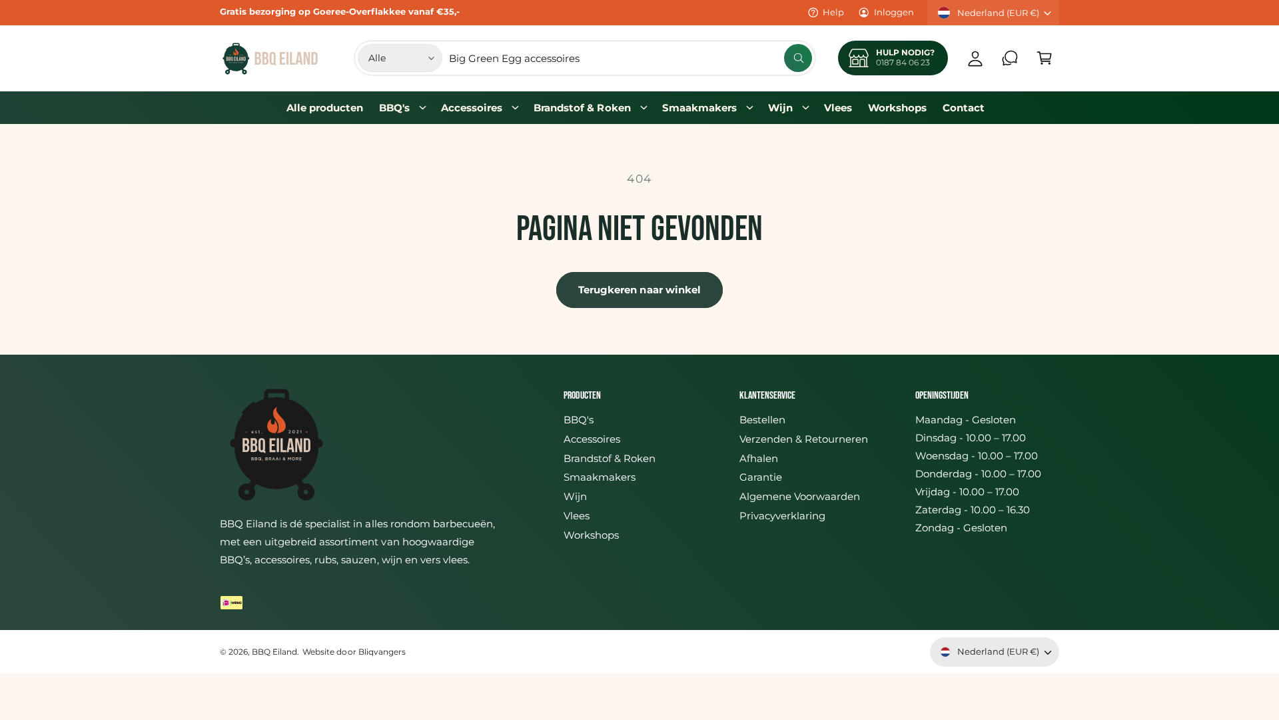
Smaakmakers (699, 107)
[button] (1044, 58)
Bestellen (762, 419)
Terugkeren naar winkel (639, 289)
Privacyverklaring (782, 515)
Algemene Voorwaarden (799, 496)
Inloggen (894, 12)
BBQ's (394, 107)
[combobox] (630, 58)
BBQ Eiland (274, 652)
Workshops (591, 535)
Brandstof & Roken (582, 107)
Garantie (760, 477)
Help (833, 12)
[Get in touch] (1010, 58)
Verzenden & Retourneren (803, 439)
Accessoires (471, 107)
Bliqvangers (382, 652)
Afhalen (758, 458)
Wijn (780, 107)
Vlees (577, 515)
